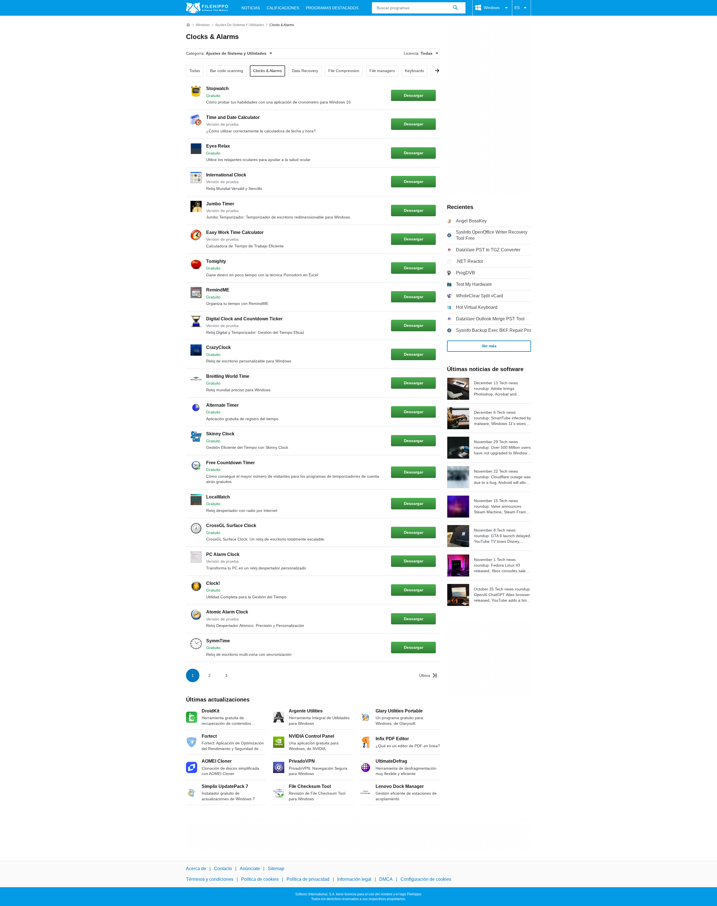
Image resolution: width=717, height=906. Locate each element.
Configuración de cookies (426, 879)
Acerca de (196, 868)
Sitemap (276, 868)
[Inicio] (188, 24)
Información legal (354, 879)
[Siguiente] (435, 71)
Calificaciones (283, 8)
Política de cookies (260, 879)
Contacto (223, 868)
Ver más (489, 346)
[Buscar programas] (455, 7)
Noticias (250, 8)
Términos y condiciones (209, 879)
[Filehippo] (207, 8)
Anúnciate (250, 868)
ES (517, 7)
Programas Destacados (332, 8)
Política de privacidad (308, 879)
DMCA (386, 879)
